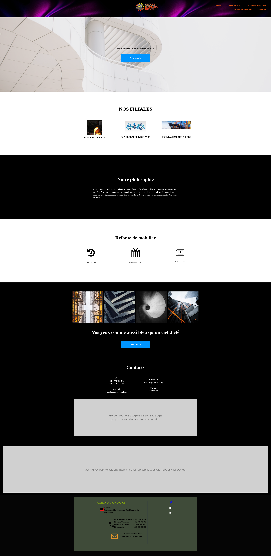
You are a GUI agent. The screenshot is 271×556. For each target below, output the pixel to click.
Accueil (218, 5)
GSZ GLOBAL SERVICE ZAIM (255, 5)
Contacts (262, 9)
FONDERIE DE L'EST (233, 5)
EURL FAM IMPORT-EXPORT (243, 9)
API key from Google (126, 415)
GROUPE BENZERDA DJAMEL (181, 8)
